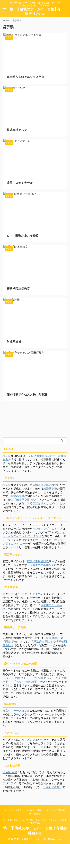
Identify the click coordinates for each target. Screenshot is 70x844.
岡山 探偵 (11, 641)
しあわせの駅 (51, 787)
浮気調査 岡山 (41, 641)
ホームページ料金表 (56, 810)
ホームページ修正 (34, 810)
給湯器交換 (50, 488)
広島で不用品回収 (38, 561)
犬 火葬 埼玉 (41, 678)
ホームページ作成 (13, 810)
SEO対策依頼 (35, 813)
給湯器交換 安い (26, 499)
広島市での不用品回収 (43, 565)
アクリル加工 (30, 594)
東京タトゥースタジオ (16, 710)
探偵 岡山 (52, 638)
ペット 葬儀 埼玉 (26, 681)
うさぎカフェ (30, 739)
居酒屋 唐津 (10, 772)
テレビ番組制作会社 (40, 456)
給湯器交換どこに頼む (43, 503)
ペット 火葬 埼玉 (15, 678)
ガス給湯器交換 (39, 484)
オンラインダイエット (46, 528)
